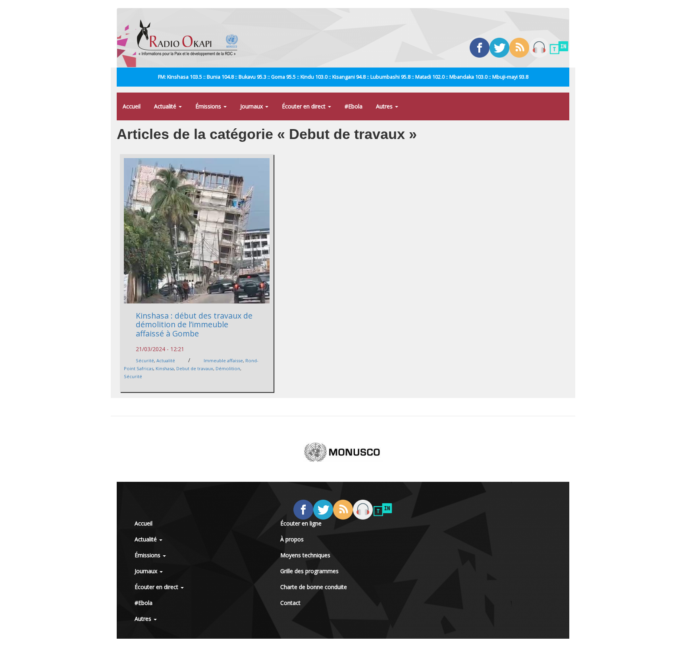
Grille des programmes (309, 571)
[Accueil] (190, 37)
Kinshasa (165, 368)
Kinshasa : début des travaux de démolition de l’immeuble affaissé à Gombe (194, 324)
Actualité (166, 106)
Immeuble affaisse (223, 360)
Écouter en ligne (301, 523)
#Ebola (353, 106)
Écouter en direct (304, 106)
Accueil (132, 106)
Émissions (209, 106)
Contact (290, 603)
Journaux (252, 106)
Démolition (228, 368)
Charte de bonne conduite (313, 587)
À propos (292, 539)
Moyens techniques (305, 555)
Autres (385, 106)
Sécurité (145, 360)
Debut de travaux (194, 368)
